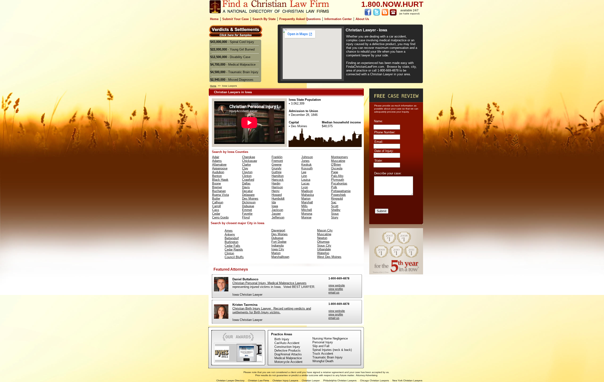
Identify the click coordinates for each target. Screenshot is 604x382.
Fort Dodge (278, 241)
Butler (216, 198)
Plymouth (337, 179)
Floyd (246, 217)
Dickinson (249, 202)
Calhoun (217, 202)
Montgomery (339, 157)
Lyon (304, 187)
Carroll (216, 206)
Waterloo (323, 253)
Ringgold (337, 198)
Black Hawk (220, 179)
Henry (276, 191)
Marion (305, 198)
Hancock (278, 179)
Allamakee (219, 164)
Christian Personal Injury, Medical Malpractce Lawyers (269, 283)
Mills (304, 206)
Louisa (305, 179)
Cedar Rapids (234, 249)
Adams (217, 161)
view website (336, 311)
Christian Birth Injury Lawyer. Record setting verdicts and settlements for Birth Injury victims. (271, 310)
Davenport (278, 230)
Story (334, 217)
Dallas (246, 183)
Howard (277, 195)
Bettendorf (232, 238)
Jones (305, 161)
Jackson (277, 210)
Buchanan (219, 191)
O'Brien (336, 164)
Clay (245, 168)
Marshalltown (280, 257)
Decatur (247, 191)
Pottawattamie (341, 191)
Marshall (307, 202)
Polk (334, 187)
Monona (306, 213)
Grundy (276, 168)
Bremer (217, 187)
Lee (303, 172)
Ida (274, 202)
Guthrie (276, 172)
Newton (322, 238)
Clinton (247, 176)
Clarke (246, 164)
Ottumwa (323, 241)
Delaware (248, 195)
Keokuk (306, 164)
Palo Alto (337, 176)
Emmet (247, 210)
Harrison (277, 187)
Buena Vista (220, 195)
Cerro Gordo (220, 217)
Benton (217, 176)
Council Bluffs (234, 257)
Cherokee (248, 157)
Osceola (336, 168)
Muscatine (324, 234)
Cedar (216, 213)
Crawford (248, 179)
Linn (304, 176)
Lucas (305, 183)
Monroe (306, 217)
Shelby (335, 210)
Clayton (247, 172)
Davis (246, 187)
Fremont (277, 161)
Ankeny (230, 234)
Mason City (325, 230)
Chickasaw (249, 161)
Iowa (275, 206)
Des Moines (250, 198)
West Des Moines (329, 257)
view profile (335, 314)
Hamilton (278, 176)
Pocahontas (339, 183)
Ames (229, 230)
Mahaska (307, 195)
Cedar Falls (232, 246)
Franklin (277, 157)
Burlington (231, 242)
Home (213, 85)
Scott (334, 206)
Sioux (335, 213)
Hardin (276, 183)
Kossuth (307, 168)
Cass (215, 210)
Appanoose (219, 168)
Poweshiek (338, 195)
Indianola (277, 245)
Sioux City (324, 245)
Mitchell (306, 210)
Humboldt (278, 198)
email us (333, 318)
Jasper (276, 213)
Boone (216, 183)
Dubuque (248, 206)
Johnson (307, 157)
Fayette (247, 213)
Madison (307, 191)
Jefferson (278, 217)
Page (334, 172)
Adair (215, 157)
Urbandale (324, 249)
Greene (276, 164)
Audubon (218, 172)
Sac (333, 202)
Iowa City (277, 249)
